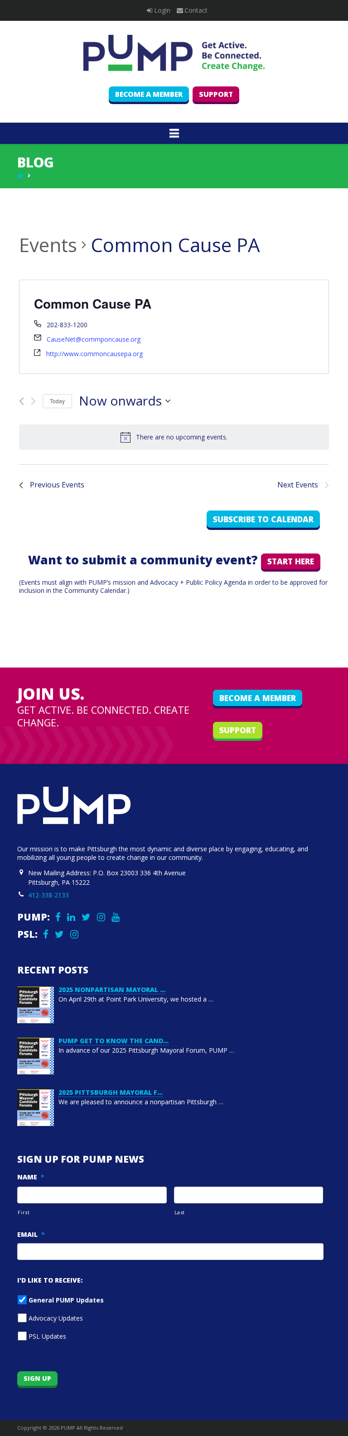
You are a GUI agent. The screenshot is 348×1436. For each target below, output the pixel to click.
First (23, 1212)
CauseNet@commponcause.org (93, 339)
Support (216, 94)
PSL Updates (47, 1336)
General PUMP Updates (66, 1300)
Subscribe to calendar (263, 519)
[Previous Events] (21, 401)
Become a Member (149, 94)
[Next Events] (33, 401)
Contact (196, 10)
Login (162, 10)
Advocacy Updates (56, 1318)
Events (48, 245)
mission (124, 582)
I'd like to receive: (49, 1280)
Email (31, 1235)
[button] (174, 133)
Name (30, 1177)
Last (179, 1212)
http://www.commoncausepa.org (94, 353)
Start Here (290, 561)
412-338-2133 (48, 895)
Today (57, 401)
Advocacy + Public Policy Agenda (198, 582)
